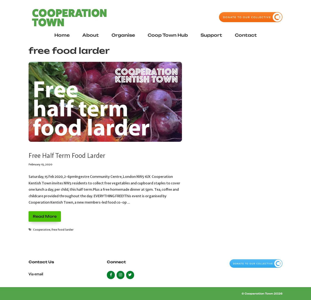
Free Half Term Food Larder (67, 155)
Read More (45, 216)
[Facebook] (111, 275)
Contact (246, 35)
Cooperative (41, 229)
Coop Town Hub (168, 35)
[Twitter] (130, 275)
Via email (36, 274)
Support (211, 35)
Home (62, 35)
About (90, 35)
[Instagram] (121, 275)
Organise (123, 35)
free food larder (62, 229)
